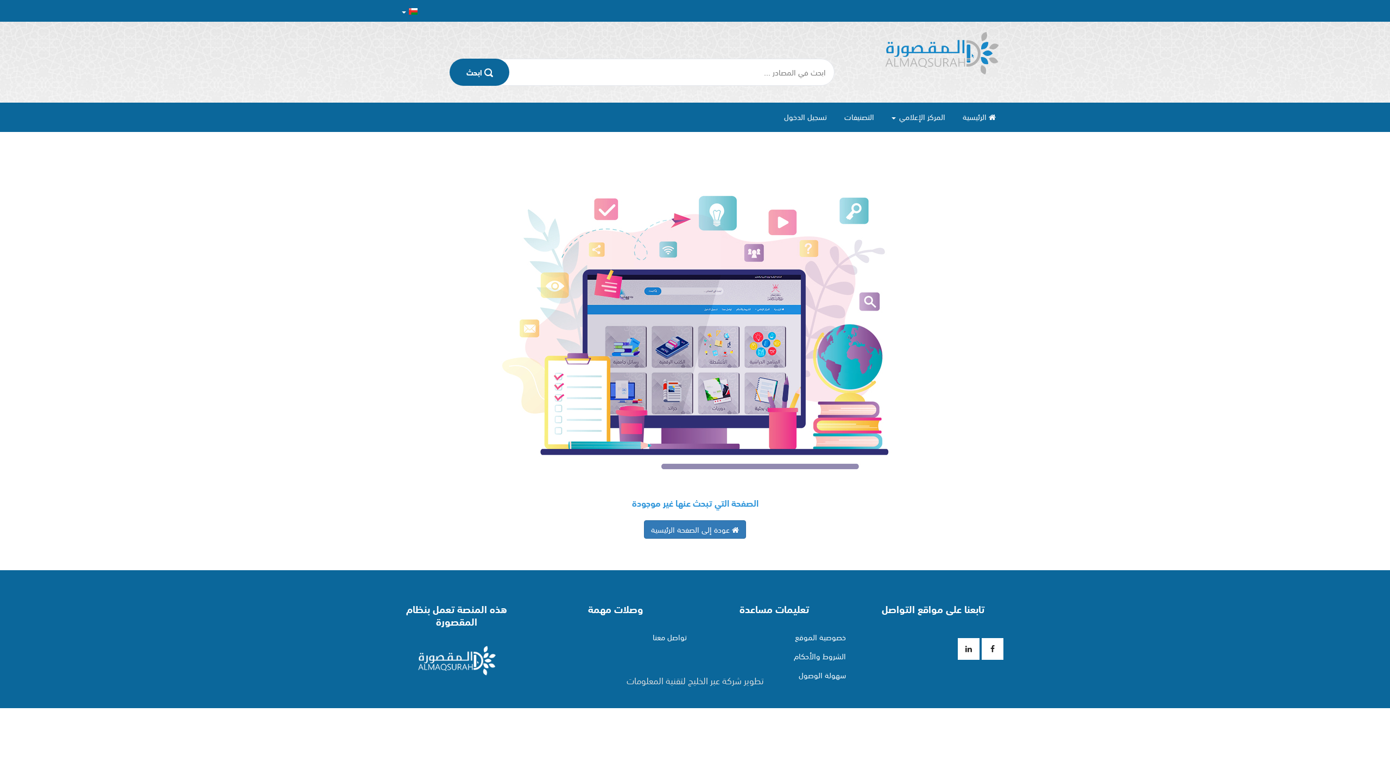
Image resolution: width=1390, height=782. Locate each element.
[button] (410, 11)
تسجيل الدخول (805, 117)
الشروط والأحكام (820, 656)
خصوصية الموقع (820, 637)
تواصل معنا (670, 637)
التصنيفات (859, 117)
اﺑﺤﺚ (475, 72)
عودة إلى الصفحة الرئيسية (691, 529)
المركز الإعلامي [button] (921, 117)
